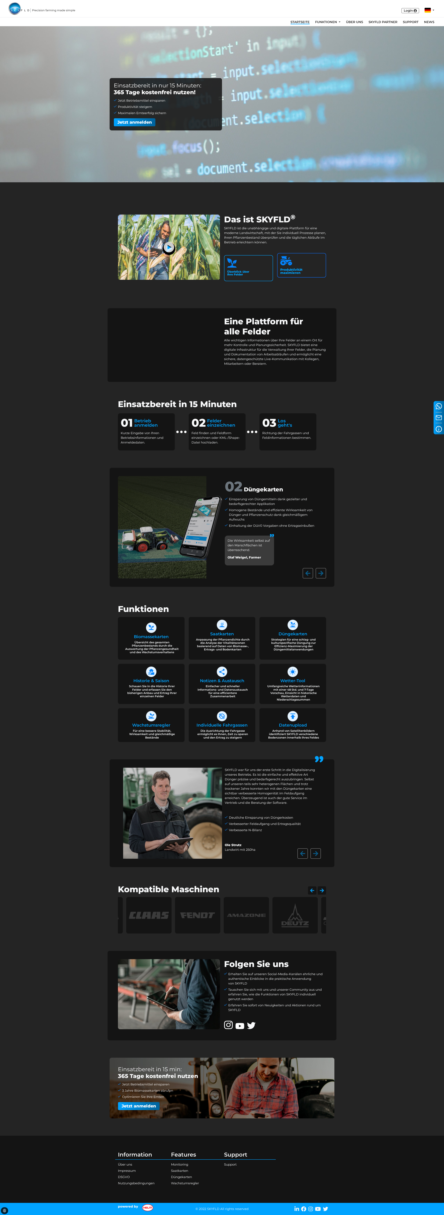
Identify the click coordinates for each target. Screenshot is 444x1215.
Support (411, 22)
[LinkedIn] (295, 1209)
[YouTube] (317, 1209)
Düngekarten (181, 1177)
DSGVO (124, 1177)
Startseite (300, 22)
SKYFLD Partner (383, 22)
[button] (428, 10)
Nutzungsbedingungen (136, 1183)
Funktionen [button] (326, 22)
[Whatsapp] (439, 406)
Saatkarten (179, 1171)
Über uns (354, 22)
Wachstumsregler (185, 1183)
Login (409, 10)
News (429, 22)
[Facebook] (302, 1209)
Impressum (127, 1171)
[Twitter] (324, 1209)
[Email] (439, 417)
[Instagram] (309, 1209)
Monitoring (179, 1164)
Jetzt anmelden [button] (134, 122)
